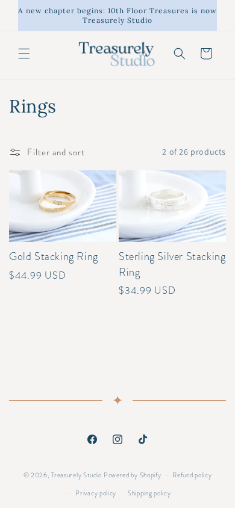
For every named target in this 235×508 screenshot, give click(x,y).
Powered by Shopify (132, 474)
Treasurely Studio (76, 474)
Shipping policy (149, 493)
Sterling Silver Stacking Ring (172, 264)
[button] (24, 53)
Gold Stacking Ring (53, 256)
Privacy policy (95, 493)
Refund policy (192, 475)
